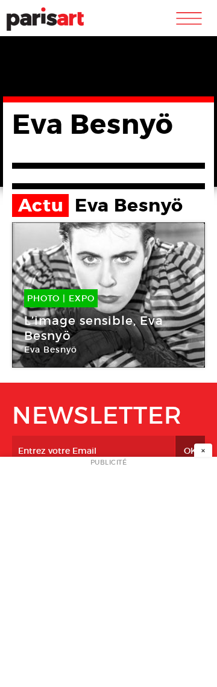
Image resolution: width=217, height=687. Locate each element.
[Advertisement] (108, 575)
